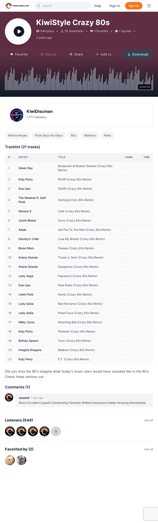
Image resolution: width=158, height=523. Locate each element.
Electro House (17, 135)
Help (97, 6)
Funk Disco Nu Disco (49, 135)
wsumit (24, 397)
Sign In (114, 6)
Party (107, 135)
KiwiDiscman (40, 111)
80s (73, 135)
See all (148, 420)
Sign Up (133, 5)
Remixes (90, 135)
